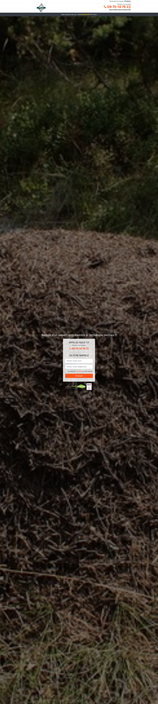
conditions (79, 371)
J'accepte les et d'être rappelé (80, 371)
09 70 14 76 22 (118, 7)
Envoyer (79, 376)
